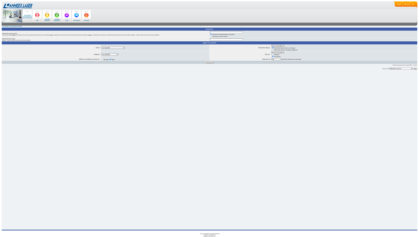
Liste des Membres (47, 19)
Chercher (406, 4)
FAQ (37, 20)
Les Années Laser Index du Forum (12, 26)
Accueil (399, 4)
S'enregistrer (76, 20)
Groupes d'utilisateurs (57, 19)
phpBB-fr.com (213, 234)
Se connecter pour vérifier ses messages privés (27, 16)
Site (413, 4)
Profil (66, 20)
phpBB (206, 233)
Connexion (86, 20)
